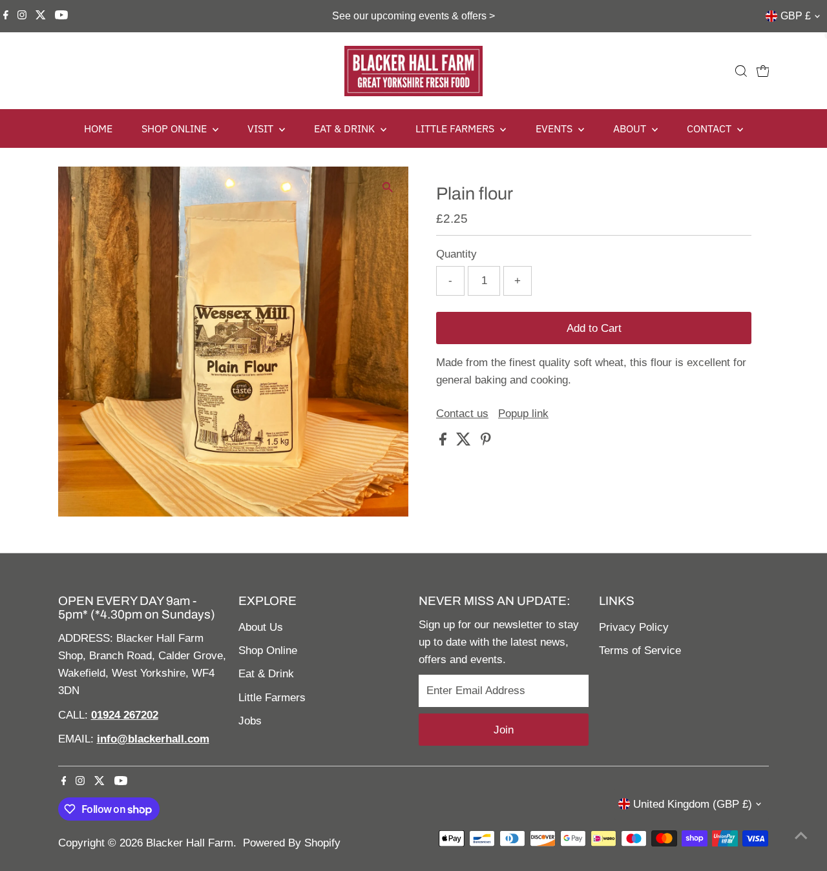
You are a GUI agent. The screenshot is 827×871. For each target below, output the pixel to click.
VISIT (261, 128)
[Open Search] (741, 71)
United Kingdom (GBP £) (692, 804)
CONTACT (710, 128)
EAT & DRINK (345, 128)
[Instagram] (22, 16)
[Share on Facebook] (444, 442)
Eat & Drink (266, 674)
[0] (763, 71)
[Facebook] (6, 16)
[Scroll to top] (801, 835)
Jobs (250, 721)
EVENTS (555, 128)
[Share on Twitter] (465, 442)
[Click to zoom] (387, 187)
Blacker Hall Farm (189, 843)
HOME (98, 128)
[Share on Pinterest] (486, 442)
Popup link (523, 413)
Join (504, 730)
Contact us (462, 413)
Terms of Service (640, 650)
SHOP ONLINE (175, 128)
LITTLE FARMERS (456, 128)
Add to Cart (594, 328)
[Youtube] (61, 16)
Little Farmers (272, 698)
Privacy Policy (634, 627)
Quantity (456, 254)
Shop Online (267, 650)
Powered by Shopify (291, 843)
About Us (260, 627)
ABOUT (631, 128)
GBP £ (795, 15)
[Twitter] (40, 16)
